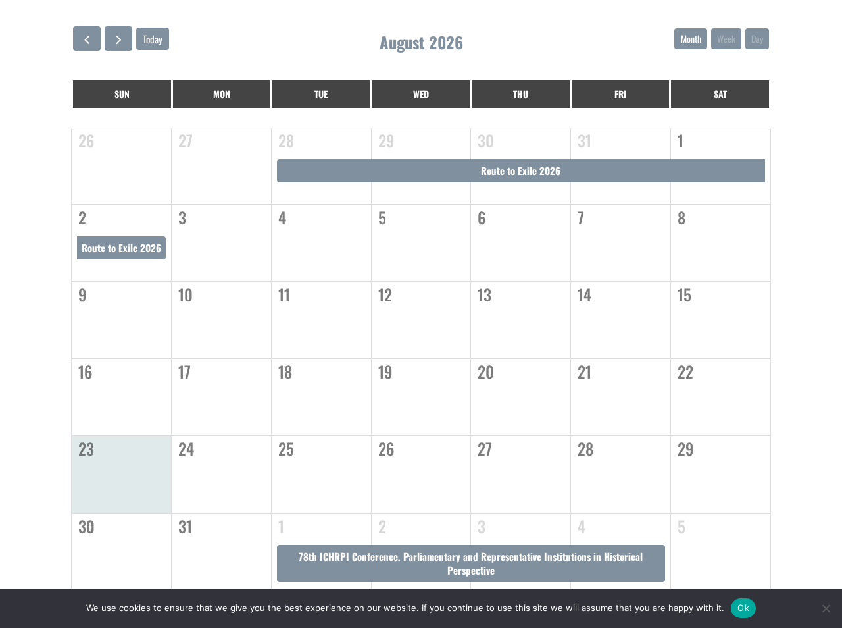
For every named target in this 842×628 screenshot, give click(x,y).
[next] (118, 38)
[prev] (87, 38)
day (757, 38)
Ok (743, 607)
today (152, 39)
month (691, 38)
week (726, 38)
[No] (825, 608)
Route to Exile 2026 (520, 170)
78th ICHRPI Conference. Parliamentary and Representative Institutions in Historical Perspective (471, 563)
